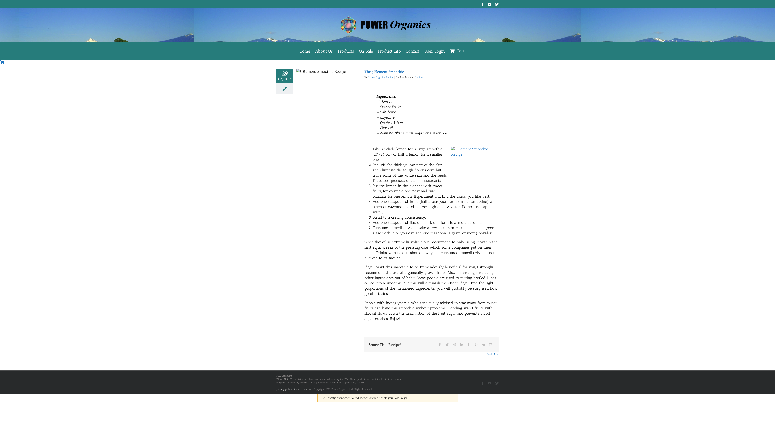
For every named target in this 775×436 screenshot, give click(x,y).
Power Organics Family (380, 77)
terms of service (303, 389)
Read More (493, 354)
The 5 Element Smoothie (384, 71)
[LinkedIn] (461, 344)
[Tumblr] (468, 344)
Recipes (419, 77)
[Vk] (483, 344)
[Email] (490, 344)
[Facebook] (439, 344)
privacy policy (284, 389)
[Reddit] (454, 344)
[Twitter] (447, 344)
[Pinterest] (476, 344)
